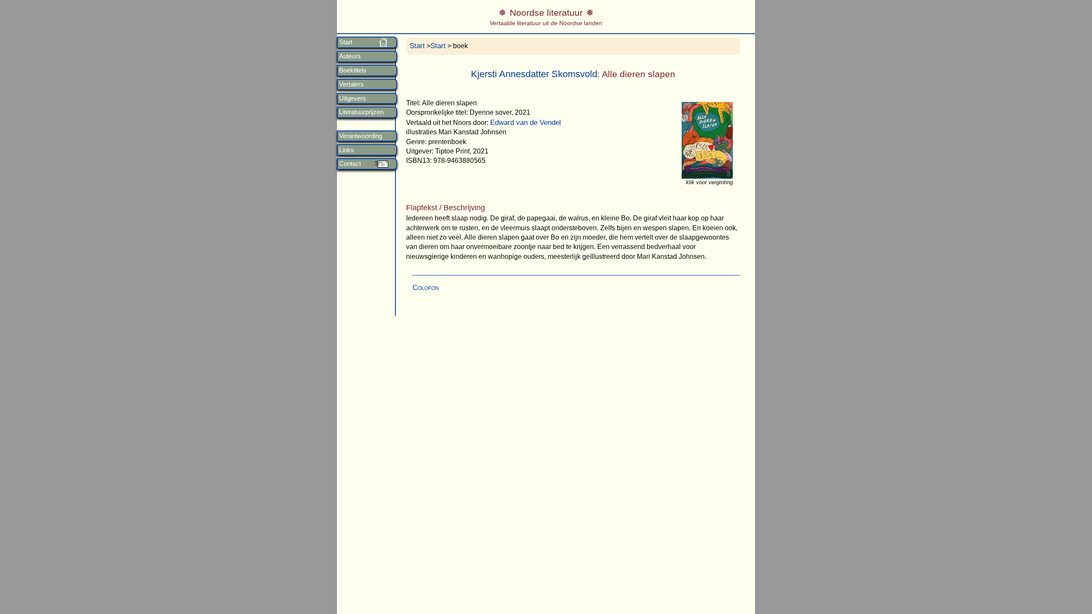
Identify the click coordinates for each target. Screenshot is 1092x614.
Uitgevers (352, 98)
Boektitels (352, 70)
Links (346, 150)
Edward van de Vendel (525, 123)
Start (345, 42)
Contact (350, 163)
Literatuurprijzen (361, 112)
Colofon (425, 288)
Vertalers (351, 84)
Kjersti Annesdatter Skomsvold (534, 74)
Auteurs (350, 56)
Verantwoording (360, 136)
